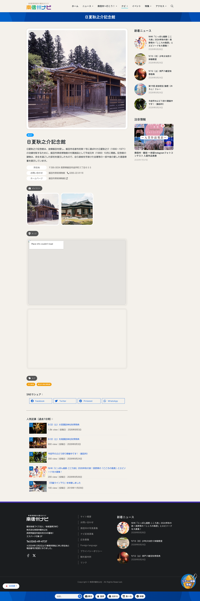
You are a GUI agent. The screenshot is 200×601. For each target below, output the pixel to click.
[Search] (79, 596)
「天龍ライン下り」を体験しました (64, 483)
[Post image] (140, 43)
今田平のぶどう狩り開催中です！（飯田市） (68, 454)
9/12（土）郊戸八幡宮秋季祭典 (160, 72)
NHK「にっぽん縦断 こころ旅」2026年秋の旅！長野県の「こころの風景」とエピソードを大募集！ (87, 470)
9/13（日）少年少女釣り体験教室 (160, 57)
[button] (40, 401)
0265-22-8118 (76, 173)
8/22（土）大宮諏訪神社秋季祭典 (63, 425)
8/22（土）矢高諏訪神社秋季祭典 (63, 439)
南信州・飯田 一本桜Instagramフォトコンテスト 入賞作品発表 (153, 154)
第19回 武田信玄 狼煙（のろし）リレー (161, 87)
